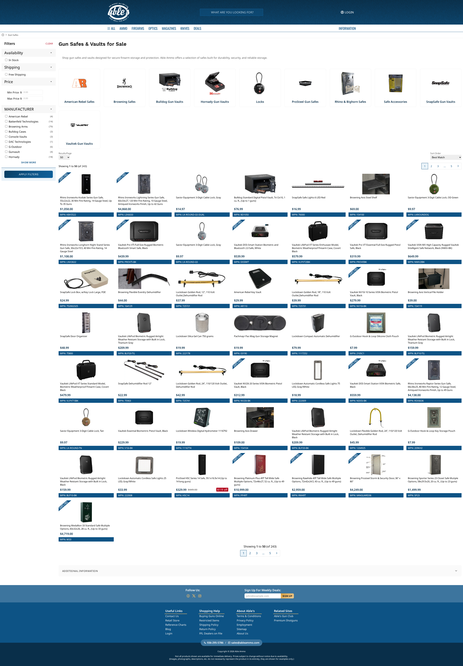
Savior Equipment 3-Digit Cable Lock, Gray (198, 197)
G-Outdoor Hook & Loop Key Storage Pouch (431, 430)
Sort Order (435, 153)
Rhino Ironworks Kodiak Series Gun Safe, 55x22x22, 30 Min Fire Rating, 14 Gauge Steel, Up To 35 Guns (86, 201)
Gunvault (14, 152)
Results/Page (65, 153)
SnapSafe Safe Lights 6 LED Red (308, 197)
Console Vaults (17, 136)
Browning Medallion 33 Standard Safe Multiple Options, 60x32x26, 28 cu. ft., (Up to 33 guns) (85, 527)
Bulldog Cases (17, 131)
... (445, 166)
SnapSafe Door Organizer (73, 336)
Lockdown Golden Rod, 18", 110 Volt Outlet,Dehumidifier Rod (311, 293)
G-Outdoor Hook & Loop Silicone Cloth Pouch (374, 336)
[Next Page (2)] (458, 166)
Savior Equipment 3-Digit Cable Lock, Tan (82, 430)
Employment (244, 624)
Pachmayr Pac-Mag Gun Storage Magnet (256, 336)
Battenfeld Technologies (23, 121)
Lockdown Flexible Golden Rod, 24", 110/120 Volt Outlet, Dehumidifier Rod (376, 432)
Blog (168, 629)
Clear (49, 43)
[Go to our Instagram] (199, 596)
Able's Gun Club (283, 616)
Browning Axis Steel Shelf (363, 197)
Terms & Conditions (249, 616)
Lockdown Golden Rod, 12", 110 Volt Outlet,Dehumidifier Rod (195, 293)
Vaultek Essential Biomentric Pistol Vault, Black (143, 430)
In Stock (13, 60)
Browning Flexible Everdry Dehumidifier (139, 292)
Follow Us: (193, 590)
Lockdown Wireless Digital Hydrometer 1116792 (201, 430)
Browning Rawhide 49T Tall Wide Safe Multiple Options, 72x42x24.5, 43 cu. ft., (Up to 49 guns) (316, 480)
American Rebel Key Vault (247, 292)
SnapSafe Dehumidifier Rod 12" (135, 383)
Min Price (13, 92)
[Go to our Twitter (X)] (193, 596)
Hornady (13, 157)
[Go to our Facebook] (188, 596)
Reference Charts (175, 624)
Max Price (13, 98)
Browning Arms (18, 126)
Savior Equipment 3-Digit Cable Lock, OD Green (433, 197)
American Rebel (18, 116)
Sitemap (242, 629)
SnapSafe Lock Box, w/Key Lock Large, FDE (83, 292)
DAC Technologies (19, 141)
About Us (242, 633)
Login (168, 633)
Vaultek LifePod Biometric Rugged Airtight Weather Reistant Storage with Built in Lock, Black (315, 434)
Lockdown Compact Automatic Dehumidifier (316, 336)
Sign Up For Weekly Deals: (263, 590)
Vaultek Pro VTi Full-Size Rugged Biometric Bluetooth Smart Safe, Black (140, 246)
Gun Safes (13, 34)
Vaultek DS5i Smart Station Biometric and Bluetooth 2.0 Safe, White (256, 246)
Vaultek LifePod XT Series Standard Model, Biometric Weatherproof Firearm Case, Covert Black (84, 387)
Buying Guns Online (211, 616)
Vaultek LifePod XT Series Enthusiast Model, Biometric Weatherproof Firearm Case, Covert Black (316, 248)
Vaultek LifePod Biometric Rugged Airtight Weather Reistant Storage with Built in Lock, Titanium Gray (141, 339)
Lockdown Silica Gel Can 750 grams (194, 336)
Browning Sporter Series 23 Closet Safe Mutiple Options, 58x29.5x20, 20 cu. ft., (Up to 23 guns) (433, 480)
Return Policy (207, 629)
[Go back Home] (2, 34)
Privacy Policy (245, 620)
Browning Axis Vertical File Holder (426, 292)
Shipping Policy (208, 624)
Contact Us (172, 616)
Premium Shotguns (286, 620)
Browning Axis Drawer (246, 430)
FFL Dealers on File (210, 633)
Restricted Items (209, 620)
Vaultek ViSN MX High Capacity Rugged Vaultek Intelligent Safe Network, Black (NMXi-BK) (433, 246)
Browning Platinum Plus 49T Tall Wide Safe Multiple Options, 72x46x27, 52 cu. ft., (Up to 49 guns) (259, 481)
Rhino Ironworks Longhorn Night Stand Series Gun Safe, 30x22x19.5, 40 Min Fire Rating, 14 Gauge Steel (85, 248)
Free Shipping (17, 74)
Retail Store (172, 620)
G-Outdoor (15, 146)
